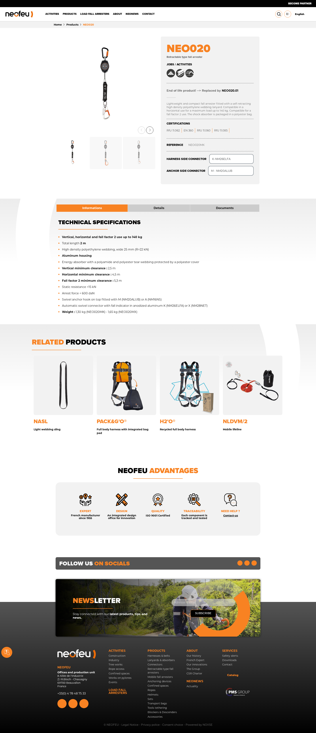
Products (156, 650)
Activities (117, 650)
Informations (92, 208)
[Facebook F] (254, 563)
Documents (225, 208)
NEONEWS (195, 681)
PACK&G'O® (112, 421)
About (192, 650)
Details (159, 208)
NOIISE (207, 724)
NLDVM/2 (235, 421)
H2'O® (167, 421)
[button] (141, 130)
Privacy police (150, 724)
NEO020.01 (230, 90)
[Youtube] (247, 563)
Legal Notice (129, 724)
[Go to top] (309, 656)
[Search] (279, 14)
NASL (41, 421)
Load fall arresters (118, 691)
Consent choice (172, 724)
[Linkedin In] (240, 563)
